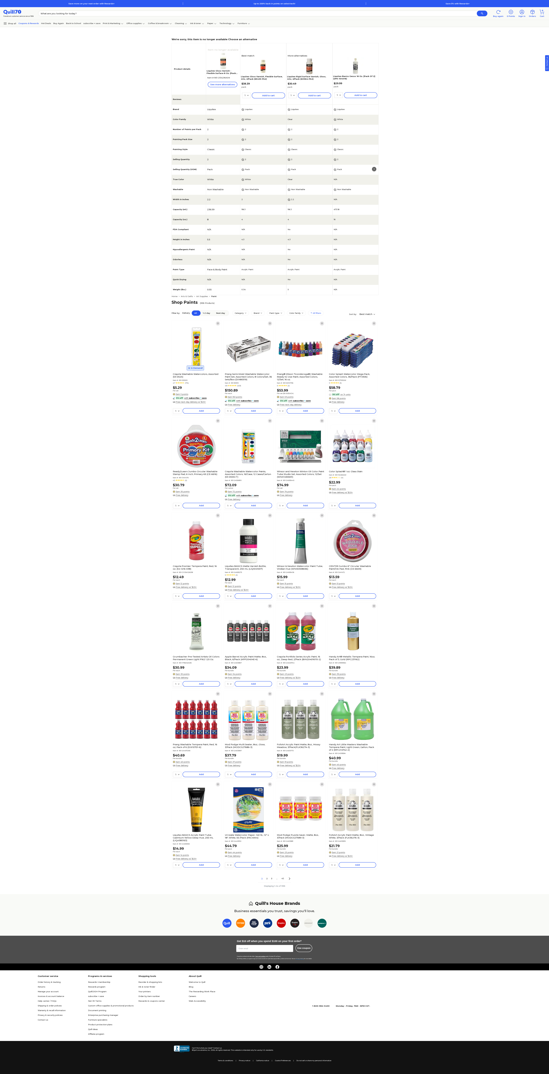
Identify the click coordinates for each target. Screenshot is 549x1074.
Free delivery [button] (234, 404)
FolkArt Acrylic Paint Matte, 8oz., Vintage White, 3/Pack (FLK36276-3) (351, 836)
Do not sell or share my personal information (314, 1061)
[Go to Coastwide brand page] (240, 924)
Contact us (43, 1020)
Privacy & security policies (50, 1015)
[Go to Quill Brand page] (227, 924)
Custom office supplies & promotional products (111, 1005)
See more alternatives (222, 84)
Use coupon (304, 948)
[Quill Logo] (12, 11)
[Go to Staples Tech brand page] (295, 924)
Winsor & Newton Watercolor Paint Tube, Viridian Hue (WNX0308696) (300, 567)
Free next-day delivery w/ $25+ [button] (191, 402)
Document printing (97, 1010)
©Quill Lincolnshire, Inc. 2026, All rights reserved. (211, 1050)
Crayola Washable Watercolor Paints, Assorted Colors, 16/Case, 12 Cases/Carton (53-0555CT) (248, 474)
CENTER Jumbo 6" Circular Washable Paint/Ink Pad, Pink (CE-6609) (350, 567)
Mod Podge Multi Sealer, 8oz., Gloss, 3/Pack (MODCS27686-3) (245, 746)
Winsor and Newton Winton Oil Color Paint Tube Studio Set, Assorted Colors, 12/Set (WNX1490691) (300, 474)
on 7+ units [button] (345, 394)
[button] (482, 13)
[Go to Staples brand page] (281, 924)
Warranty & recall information (52, 1010)
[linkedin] (269, 967)
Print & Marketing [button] (111, 23)
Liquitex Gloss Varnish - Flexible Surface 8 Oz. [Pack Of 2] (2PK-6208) (221, 73)
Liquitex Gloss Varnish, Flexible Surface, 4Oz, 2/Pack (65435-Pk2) (262, 77)
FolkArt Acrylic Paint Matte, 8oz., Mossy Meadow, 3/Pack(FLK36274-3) (298, 746)
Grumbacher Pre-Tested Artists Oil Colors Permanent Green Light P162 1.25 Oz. (196, 658)
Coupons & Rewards (28, 23)
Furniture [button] (242, 23)
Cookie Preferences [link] (283, 1061)
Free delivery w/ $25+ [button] (342, 492)
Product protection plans (100, 1024)
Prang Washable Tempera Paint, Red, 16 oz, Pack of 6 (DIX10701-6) (195, 746)
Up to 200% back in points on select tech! (274, 3)
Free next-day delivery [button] (291, 404)
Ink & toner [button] (195, 23)
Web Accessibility (197, 1001)
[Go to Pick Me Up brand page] (254, 924)
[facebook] (277, 967)
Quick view (195, 363)
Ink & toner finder (146, 987)
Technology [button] (225, 23)
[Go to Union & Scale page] (308, 924)
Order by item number (149, 996)
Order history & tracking (49, 982)
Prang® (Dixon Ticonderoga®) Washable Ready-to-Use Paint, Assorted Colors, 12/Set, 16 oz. (300, 377)
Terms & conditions (225, 1061)
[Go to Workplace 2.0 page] (322, 924)
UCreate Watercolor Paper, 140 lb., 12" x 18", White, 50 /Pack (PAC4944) (247, 836)
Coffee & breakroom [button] (158, 23)
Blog (191, 987)
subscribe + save (92, 23)
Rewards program (96, 987)
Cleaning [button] (179, 23)
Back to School (73, 23)
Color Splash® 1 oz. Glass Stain (345, 471)
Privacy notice (244, 1061)
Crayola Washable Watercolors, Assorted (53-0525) (195, 375)
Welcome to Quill (197, 982)
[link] (218, 323)
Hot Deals (46, 23)
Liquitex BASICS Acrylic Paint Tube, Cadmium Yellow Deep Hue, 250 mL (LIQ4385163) (193, 838)
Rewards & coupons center (151, 1001)
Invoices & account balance (51, 996)
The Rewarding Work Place (202, 991)
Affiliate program (96, 1034)
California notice (262, 1061)
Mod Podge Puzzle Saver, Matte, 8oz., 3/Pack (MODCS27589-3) (298, 836)
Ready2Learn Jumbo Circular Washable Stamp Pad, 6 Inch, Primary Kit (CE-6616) (195, 473)
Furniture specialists (97, 1020)
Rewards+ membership (99, 982)
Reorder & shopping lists (150, 982)
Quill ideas (93, 1029)
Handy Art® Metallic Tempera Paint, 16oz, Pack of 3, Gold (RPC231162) (352, 658)
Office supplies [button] (134, 23)
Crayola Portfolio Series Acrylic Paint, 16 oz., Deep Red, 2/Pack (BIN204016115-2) (299, 658)
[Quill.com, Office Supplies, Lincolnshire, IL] (182, 1049)
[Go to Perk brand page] (267, 924)
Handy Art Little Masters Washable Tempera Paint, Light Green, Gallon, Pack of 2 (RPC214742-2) (351, 747)
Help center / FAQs (47, 1001)
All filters (316, 313)
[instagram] (261, 967)
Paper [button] (210, 23)
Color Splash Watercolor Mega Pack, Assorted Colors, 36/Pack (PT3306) (349, 375)
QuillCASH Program (97, 991)
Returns (41, 987)
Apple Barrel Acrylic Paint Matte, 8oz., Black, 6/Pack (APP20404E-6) (246, 658)
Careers (192, 996)
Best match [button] (366, 314)
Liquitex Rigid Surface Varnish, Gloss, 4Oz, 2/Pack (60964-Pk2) (306, 77)
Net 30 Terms (95, 1001)
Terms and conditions (260, 956)
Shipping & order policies (50, 1005)
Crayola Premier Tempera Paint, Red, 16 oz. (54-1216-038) (195, 567)
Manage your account (48, 991)
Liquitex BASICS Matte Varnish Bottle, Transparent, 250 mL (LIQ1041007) (245, 567)
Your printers (144, 991)
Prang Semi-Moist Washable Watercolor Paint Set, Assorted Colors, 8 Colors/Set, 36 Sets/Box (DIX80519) (248, 377)
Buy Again (58, 23)
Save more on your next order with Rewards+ (91, 3)
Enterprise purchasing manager (103, 1015)
